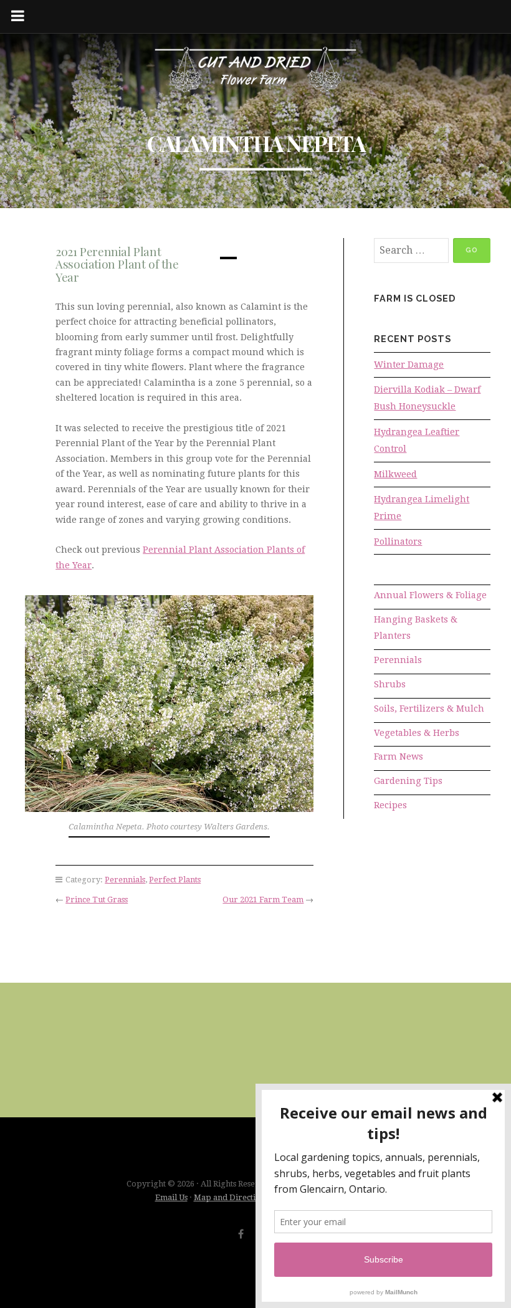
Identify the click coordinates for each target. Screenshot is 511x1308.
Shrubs (390, 684)
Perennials (125, 879)
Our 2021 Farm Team (262, 899)
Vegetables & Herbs (416, 733)
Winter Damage (409, 365)
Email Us (171, 1197)
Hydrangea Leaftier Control (416, 440)
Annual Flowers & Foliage (430, 595)
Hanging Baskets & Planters (415, 627)
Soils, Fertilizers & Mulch (429, 709)
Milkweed (395, 474)
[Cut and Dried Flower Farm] (255, 70)
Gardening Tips (408, 781)
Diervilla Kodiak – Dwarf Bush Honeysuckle (427, 397)
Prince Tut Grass (96, 899)
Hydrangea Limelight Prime (421, 507)
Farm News (398, 756)
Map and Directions (231, 1197)
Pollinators (398, 542)
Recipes (390, 805)
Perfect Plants (175, 879)
